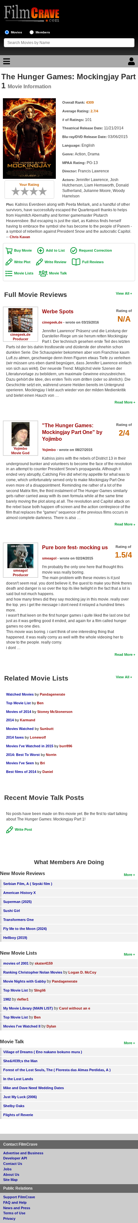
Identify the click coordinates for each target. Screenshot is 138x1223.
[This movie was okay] (31, 191)
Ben (40, 703)
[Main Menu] (6, 63)
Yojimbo (20, 448)
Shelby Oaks (13, 1106)
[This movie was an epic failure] (13, 191)
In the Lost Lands (18, 1079)
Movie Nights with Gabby (24, 981)
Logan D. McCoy (82, 972)
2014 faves (15, 737)
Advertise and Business (23, 1153)
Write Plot (22, 262)
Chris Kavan (20, 237)
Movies (16, 32)
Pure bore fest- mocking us (75, 547)
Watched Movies (20, 694)
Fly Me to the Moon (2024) (25, 929)
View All (122, 293)
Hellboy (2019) (15, 938)
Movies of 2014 (18, 712)
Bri (42, 763)
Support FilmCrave (19, 1197)
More (128, 875)
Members (43, 32)
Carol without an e (74, 1008)
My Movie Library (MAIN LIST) (28, 1008)
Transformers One (18, 920)
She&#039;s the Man (20, 1061)
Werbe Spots (57, 311)
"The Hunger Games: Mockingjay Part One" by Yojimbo (72, 432)
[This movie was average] (27, 191)
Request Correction (95, 250)
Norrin (51, 755)
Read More (124, 402)
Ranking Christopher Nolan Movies (32, 972)
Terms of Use (14, 1213)
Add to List (55, 250)
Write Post (23, 829)
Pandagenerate (52, 694)
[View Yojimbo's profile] (21, 424)
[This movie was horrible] (18, 191)
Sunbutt (47, 729)
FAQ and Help (15, 1202)
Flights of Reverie (18, 1115)
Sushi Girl (11, 911)
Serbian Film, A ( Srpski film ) (27, 884)
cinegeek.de (20, 334)
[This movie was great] (40, 191)
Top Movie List (18, 703)
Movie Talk (58, 273)
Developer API (15, 1158)
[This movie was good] (36, 191)
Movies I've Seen (20, 763)
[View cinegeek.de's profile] (20, 310)
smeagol (20, 570)
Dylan (51, 1026)
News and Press (16, 1208)
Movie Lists (23, 273)
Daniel (47, 772)
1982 (7, 999)
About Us (11, 1174)
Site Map (10, 1180)
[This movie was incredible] (45, 191)
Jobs (7, 1169)
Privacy (9, 1218)
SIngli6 (40, 990)
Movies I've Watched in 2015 (29, 746)
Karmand (27, 720)
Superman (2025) (17, 902)
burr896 (65, 746)
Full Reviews (93, 262)
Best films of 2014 (21, 772)
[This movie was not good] (22, 191)
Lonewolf (38, 737)
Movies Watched (20, 729)
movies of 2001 (16, 963)
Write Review (55, 262)
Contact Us (12, 1164)
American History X (19, 893)
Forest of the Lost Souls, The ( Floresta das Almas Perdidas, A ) (57, 1070)
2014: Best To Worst (23, 755)
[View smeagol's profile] (20, 546)
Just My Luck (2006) (20, 1097)
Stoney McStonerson (55, 712)
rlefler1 (23, 999)
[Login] (132, 63)
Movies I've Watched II (21, 1026)
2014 (10, 720)
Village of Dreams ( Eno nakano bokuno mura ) (42, 1052)
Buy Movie (23, 250)
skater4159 (44, 963)
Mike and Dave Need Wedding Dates (33, 1088)
